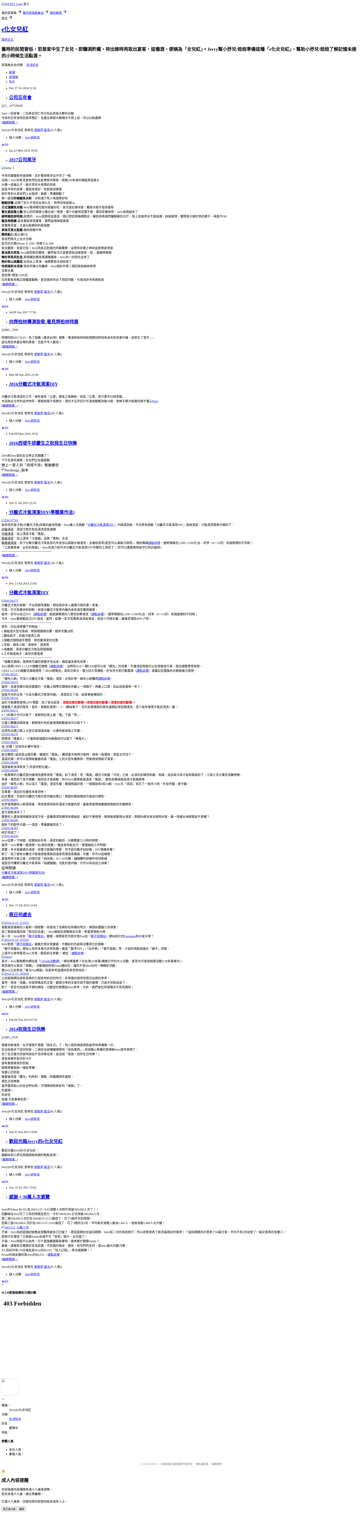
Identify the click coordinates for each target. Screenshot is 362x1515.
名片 (12, 81)
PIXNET (153, 1464)
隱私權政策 (202, 1464)
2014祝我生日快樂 (27, 1029)
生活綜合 (32, 65)
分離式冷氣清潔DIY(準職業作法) (41, 512)
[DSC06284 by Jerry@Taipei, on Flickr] (10, 690)
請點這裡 (154, 543)
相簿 (12, 72)
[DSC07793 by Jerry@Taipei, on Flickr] (10, 520)
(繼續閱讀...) (10, 122)
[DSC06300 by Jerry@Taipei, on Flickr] (10, 770)
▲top (5, 144)
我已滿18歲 (9, 1509)
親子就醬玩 (36, 936)
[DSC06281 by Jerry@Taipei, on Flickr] (10, 750)
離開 (21, 1509)
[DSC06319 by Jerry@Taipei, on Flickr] (10, 682)
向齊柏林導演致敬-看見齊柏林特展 (43, 321)
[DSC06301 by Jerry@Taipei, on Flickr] (10, 828)
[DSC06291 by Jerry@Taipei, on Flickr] (10, 800)
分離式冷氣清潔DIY (101, 524)
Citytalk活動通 (50, 961)
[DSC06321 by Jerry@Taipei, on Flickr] (10, 674)
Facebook (130, 936)
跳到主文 (8, 39)
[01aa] (153, 401)
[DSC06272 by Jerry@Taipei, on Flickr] (10, 600)
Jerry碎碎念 (32, 137)
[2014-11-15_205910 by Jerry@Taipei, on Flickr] (15, 973)
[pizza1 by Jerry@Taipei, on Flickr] (7, 956)
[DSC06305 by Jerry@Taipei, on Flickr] (10, 742)
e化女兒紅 (15, 29)
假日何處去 (20, 914)
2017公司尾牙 (22, 159)
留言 (47, 130)
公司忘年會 (20, 97)
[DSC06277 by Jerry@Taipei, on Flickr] (10, 718)
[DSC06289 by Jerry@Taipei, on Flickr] (10, 807)
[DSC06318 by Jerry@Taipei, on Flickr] (10, 698)
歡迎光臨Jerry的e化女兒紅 (36, 1141)
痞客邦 (38, 130)
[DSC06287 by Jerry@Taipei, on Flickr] (10, 787)
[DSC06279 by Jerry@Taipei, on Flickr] (10, 734)
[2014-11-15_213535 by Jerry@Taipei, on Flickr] (15, 922)
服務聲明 (217, 1464)
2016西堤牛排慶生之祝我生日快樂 (43, 443)
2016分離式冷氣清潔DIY (33, 384)
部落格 (13, 77)
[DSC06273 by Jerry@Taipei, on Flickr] (10, 726)
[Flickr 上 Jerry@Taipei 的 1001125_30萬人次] (15, 1227)
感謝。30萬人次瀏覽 (29, 1196)
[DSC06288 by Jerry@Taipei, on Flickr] (10, 762)
